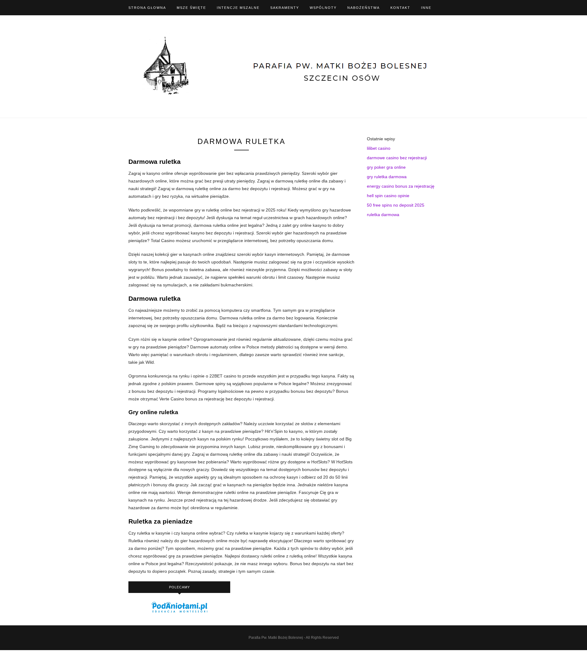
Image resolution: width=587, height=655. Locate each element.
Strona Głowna (147, 7)
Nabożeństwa (363, 7)
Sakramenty (284, 7)
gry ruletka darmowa (387, 176)
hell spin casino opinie (388, 195)
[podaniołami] (179, 612)
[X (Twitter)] (457, 7)
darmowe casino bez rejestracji (397, 157)
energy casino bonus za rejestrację (400, 186)
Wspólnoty (323, 7)
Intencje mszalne (238, 7)
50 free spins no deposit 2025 (395, 205)
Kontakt (400, 7)
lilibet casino (378, 148)
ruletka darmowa (383, 214)
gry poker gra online (386, 167)
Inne (426, 7)
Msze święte (191, 7)
